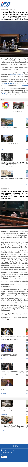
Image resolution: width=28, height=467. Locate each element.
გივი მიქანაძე (12, 83)
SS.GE (2, 99)
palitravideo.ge (3, 167)
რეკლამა (15, 446)
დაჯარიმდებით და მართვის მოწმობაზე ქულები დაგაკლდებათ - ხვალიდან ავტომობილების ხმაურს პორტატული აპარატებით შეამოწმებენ (12, 373)
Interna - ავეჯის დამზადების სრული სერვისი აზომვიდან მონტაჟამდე (11, 409)
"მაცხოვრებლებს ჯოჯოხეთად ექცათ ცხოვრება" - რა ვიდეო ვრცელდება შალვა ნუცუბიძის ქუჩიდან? (13, 179)
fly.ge (2, 132)
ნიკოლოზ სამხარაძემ (16, 74)
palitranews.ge (3, 393)
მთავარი (14, 445)
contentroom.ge (4, 414)
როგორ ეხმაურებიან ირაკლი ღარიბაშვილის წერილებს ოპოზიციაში (11, 388)
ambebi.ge (3, 342)
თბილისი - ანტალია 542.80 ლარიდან (9, 127)
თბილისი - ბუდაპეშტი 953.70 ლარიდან (9, 143)
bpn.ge (2, 377)
